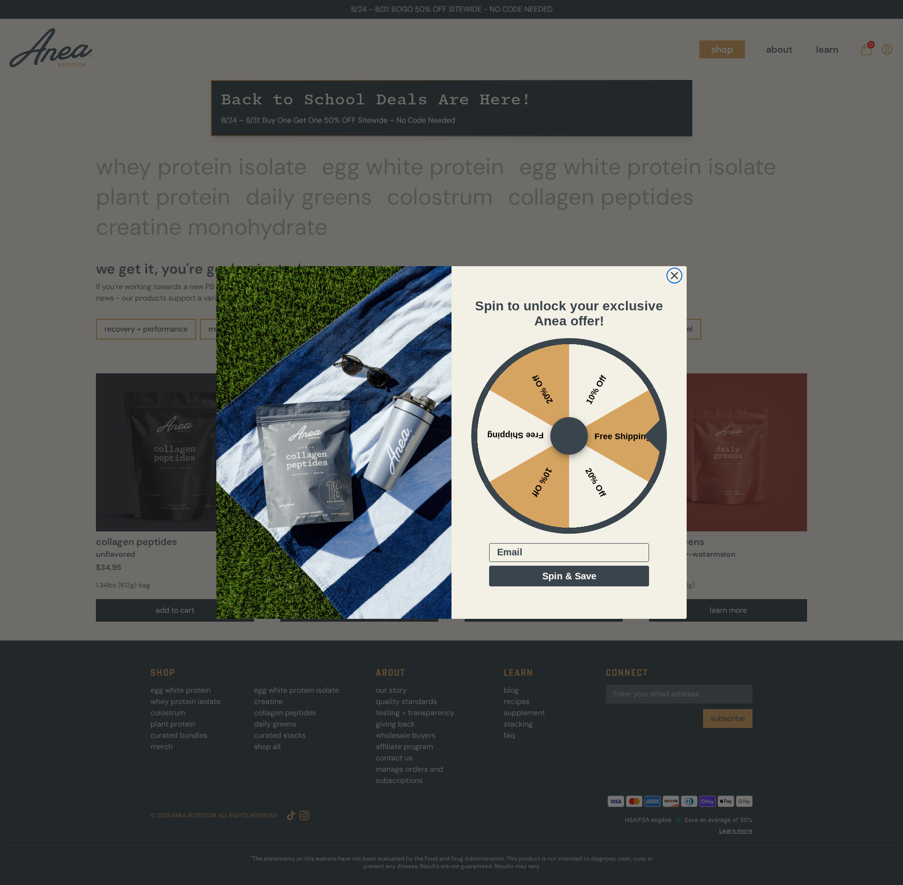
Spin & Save (569, 576)
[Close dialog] (674, 275)
